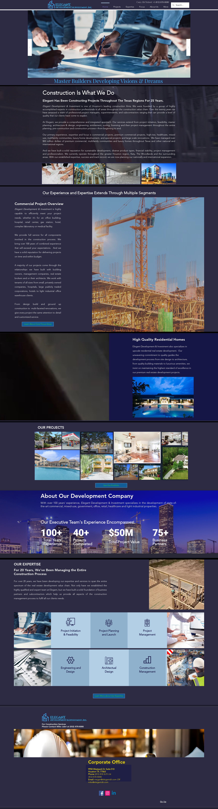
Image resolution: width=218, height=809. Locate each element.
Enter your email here (75, 411)
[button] (203, 355)
